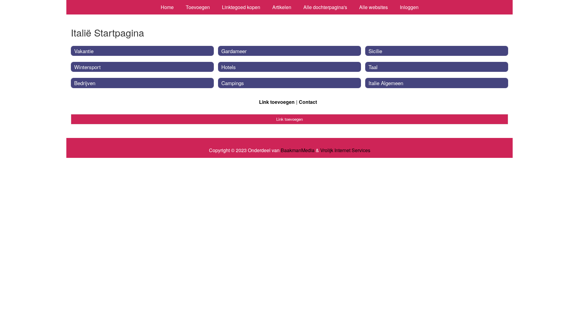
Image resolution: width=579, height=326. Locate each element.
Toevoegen (198, 7)
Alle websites (373, 7)
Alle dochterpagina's (325, 7)
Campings (232, 83)
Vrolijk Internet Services (345, 150)
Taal (373, 67)
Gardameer (234, 51)
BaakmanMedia (298, 150)
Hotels (228, 67)
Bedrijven (84, 83)
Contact (308, 101)
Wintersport (87, 67)
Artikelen (281, 7)
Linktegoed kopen (241, 7)
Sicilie (375, 51)
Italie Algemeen (386, 83)
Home (167, 7)
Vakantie (83, 51)
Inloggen (409, 7)
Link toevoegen (277, 101)
